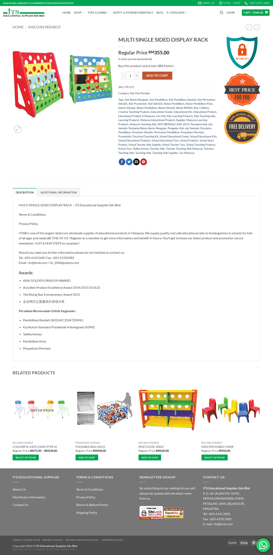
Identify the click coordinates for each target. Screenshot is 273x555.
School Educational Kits (203, 136)
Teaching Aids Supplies (165, 152)
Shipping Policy (86, 512)
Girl (158, 116)
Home (67, 12)
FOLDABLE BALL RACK (90, 446)
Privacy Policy (28, 223)
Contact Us (20, 505)
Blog (159, 12)
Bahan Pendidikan (147, 107)
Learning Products (128, 120)
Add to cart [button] (87, 457)
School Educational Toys (165, 140)
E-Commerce (38, 549)
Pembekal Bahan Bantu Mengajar (147, 128)
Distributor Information (29, 497)
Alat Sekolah (155, 103)
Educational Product (204, 111)
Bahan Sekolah (166, 107)
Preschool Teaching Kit (145, 136)
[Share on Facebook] (122, 161)
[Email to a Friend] (136, 161)
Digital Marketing (63, 549)
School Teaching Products (200, 144)
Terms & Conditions (32, 214)
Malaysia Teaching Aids (143, 124)
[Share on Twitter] (129, 161)
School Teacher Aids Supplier (145, 144)
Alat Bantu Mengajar (136, 99)
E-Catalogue (176, 12)
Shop (77, 12)
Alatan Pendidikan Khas (199, 103)
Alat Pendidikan (158, 99)
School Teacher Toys (173, 144)
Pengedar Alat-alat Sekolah (183, 128)
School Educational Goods (174, 136)
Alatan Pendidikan (173, 103)
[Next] (260, 424)
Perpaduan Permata (192, 132)
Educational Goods (161, 111)
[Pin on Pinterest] (143, 161)
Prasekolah (124, 136)
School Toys (125, 148)
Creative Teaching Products (134, 111)
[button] (221, 12)
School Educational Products (134, 140)
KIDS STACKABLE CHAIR (217, 446)
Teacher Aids (157, 148)
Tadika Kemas (141, 148)
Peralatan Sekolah (142, 132)
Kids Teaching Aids (204, 116)
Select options (26, 457)
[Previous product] (257, 27)
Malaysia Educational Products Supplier (162, 120)
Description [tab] (25, 192)
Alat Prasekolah (138, 103)
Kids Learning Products (179, 116)
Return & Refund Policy (92, 505)
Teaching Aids (143, 152)
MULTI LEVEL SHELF (151, 446)
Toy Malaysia (186, 152)
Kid (163, 116)
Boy (196, 107)
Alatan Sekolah (127, 107)
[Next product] (249, 27)
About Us (19, 489)
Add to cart (157, 75)
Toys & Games (97, 12)
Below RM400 (184, 107)
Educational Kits (183, 111)
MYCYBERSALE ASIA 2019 (173, 124)
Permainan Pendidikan (167, 132)
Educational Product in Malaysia (136, 116)
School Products (189, 140)
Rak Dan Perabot (44, 27)
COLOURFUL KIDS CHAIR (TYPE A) (35, 446)
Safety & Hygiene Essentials (133, 12)
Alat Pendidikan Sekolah (182, 99)
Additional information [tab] (59, 192)
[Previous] (13, 424)
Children (204, 107)
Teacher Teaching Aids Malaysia (184, 148)
